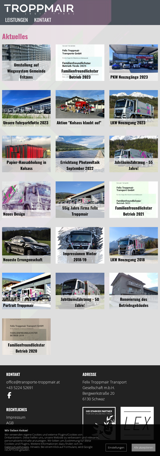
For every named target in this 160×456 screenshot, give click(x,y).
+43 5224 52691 (19, 387)
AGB (10, 422)
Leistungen (16, 19)
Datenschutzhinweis (17, 447)
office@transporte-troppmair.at (33, 381)
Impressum (15, 417)
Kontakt (42, 19)
